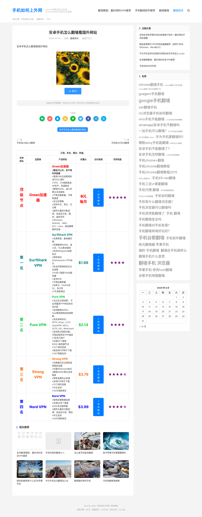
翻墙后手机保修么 (174, 250)
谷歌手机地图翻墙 (152, 275)
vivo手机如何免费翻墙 (174, 120)
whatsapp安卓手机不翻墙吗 (159, 125)
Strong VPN (60, 359)
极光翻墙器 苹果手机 (154, 244)
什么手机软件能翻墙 (175, 131)
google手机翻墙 (154, 100)
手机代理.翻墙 (149, 190)
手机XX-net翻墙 (164, 178)
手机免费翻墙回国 (167, 190)
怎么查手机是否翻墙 (83, 452)
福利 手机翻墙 (149, 250)
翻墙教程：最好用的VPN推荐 (114, 10)
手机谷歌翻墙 (151, 237)
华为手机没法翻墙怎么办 (57, 480)
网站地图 (114, 506)
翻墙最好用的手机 (82, 480)
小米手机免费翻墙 (172, 155)
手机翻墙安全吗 (150, 219)
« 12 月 (142, 326)
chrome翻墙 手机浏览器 (173, 85)
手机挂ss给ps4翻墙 (26, 142)
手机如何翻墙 (164, 196)
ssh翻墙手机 (148, 107)
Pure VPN (58, 296)
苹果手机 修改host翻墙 (155, 270)
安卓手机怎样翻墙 (152, 154)
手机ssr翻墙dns (144, 179)
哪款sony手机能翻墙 (154, 143)
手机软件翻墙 (176, 238)
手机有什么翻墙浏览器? (156, 202)
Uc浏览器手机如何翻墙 (155, 113)
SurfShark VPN (62, 234)
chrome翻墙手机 (151, 85)
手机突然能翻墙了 (152, 213)
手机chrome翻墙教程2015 (158, 172)
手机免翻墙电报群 (111, 480)
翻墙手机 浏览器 (154, 263)
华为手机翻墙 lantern (146, 137)
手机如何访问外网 (147, 66)
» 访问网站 (98, 197)
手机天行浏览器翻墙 (146, 196)
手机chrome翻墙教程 (154, 166)
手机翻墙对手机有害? (154, 225)
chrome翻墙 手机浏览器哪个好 (150, 89)
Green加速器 (60, 166)
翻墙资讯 (178, 10)
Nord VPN (58, 396)
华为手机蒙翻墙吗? (169, 137)
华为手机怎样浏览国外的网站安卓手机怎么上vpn (162, 53)
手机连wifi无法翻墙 (120, 142)
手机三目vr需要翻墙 (153, 184)
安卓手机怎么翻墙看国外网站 (73, 32)
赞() (73, 91)
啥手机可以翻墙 (176, 143)
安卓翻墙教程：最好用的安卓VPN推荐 (157, 59)
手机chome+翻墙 (151, 160)
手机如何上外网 (27, 10)
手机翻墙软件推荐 (145, 10)
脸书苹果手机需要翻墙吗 (114, 452)
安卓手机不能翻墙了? (154, 149)
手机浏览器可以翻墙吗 (155, 207)
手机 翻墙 (173, 213)
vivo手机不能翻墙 (151, 119)
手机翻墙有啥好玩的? (154, 231)
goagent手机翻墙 (151, 94)
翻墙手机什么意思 (152, 256)
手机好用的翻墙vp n (55, 452)
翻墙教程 (164, 10)
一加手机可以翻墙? (152, 131)
